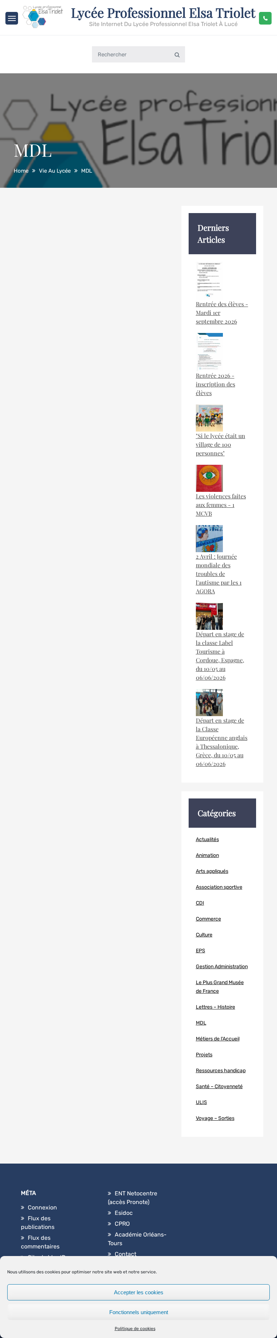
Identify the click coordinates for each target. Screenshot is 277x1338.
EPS (200, 951)
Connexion (42, 1207)
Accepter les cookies (138, 1292)
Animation (207, 855)
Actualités (207, 839)
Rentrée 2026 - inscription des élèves (215, 384)
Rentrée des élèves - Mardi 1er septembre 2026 (222, 312)
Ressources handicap (221, 1071)
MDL (201, 1023)
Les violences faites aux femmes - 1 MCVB (221, 504)
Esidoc (124, 1212)
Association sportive (219, 887)
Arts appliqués (212, 871)
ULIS (201, 1102)
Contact (125, 1254)
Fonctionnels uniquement (138, 1312)
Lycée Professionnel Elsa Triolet (163, 12)
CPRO (122, 1223)
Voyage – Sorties (215, 1118)
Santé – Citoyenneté (219, 1086)
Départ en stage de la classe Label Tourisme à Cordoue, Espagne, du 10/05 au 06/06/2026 (220, 655)
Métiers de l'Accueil (217, 1039)
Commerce (208, 919)
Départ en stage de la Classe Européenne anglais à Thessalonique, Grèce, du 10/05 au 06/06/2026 (221, 741)
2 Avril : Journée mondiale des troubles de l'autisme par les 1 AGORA (219, 574)
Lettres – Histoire (215, 1007)
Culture (204, 935)
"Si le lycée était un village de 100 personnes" (220, 444)
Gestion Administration (222, 967)
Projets (204, 1055)
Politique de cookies (135, 1328)
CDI (200, 903)
